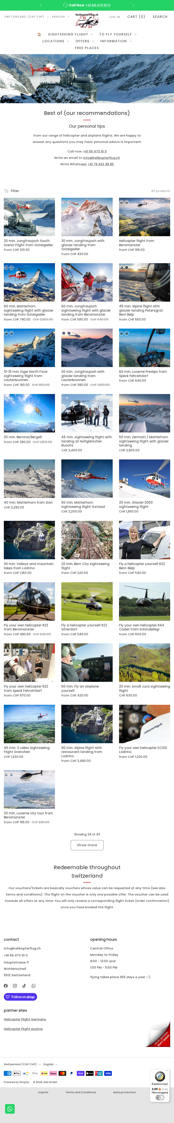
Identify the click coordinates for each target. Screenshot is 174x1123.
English (58, 16)
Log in (114, 17)
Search (160, 16)
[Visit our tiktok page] (24, 985)
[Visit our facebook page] (5, 985)
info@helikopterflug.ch (96, 5)
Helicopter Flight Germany (25, 1019)
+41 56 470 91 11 (95, 151)
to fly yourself (115, 34)
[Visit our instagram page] (15, 985)
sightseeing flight (68, 34)
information (113, 41)
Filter (15, 191)
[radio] (6, 202)
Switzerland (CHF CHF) (24, 16)
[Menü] (167, 1071)
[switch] (160, 1097)
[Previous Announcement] (41, 5)
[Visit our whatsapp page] (33, 985)
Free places (87, 48)
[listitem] (87, 5)
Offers (83, 41)
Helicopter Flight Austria (23, 1029)
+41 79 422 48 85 (101, 164)
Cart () (136, 16)
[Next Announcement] (133, 5)
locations (53, 41)
